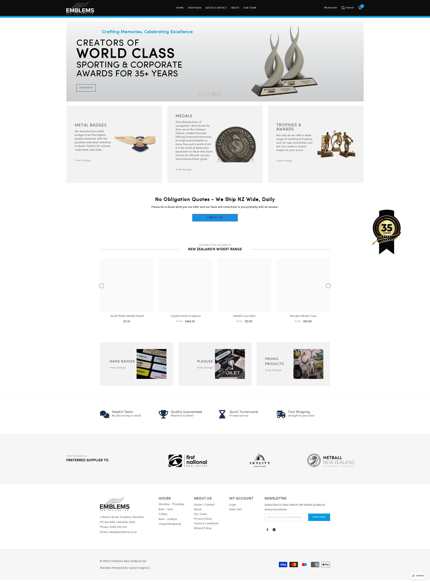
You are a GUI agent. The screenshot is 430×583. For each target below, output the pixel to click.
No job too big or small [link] (126, 415)
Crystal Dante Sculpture (185, 316)
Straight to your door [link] (301, 415)
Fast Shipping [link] (299, 412)
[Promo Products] (308, 364)
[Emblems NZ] (215, 61)
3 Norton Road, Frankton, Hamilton (122, 517)
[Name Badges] (151, 364)
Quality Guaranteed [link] (186, 412)
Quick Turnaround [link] (243, 412)
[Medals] (235, 144)
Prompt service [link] (238, 415)
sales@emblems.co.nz (123, 532)
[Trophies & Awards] (336, 144)
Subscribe (319, 517)
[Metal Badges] (134, 144)
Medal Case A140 (244, 316)
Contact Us (215, 217)
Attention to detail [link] (182, 415)
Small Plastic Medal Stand (127, 316)
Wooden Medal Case (303, 316)
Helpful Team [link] (122, 412)
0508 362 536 (118, 527)
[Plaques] (230, 364)
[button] (199, 94)
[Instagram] (274, 530)
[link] (104, 414)
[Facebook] (267, 530)
